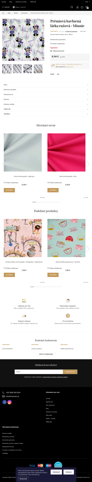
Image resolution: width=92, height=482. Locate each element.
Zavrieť (59, 72)
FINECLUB (33, 2)
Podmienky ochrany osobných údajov (12, 443)
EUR (86, 2)
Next (88, 163)
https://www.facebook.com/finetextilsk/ (4, 402)
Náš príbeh (49, 415)
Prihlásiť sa (70, 372)
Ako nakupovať (50, 405)
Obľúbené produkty (21, 2)
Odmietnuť (56, 472)
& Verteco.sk (86, 477)
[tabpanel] (24, 166)
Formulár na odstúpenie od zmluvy (12, 450)
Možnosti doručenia (58, 51)
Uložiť (54, 72)
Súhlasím (69, 472)
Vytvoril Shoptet (77, 477)
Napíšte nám (49, 402)
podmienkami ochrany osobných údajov (55, 377)
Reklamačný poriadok (8, 436)
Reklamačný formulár (8, 446)
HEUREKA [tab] (7, 114)
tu (38, 475)
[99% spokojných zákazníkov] (58, 465)
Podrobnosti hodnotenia (71, 31)
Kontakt (4, 2)
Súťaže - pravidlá (50, 418)
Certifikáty (5, 453)
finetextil (9, 402)
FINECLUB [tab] (7, 109)
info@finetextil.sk (12, 396)
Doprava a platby (7, 433)
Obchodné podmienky (8, 440)
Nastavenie (23, 479)
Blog (11, 2)
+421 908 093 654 (13, 392)
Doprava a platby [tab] (9, 104)
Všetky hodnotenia (46, 354)
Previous (4, 163)
